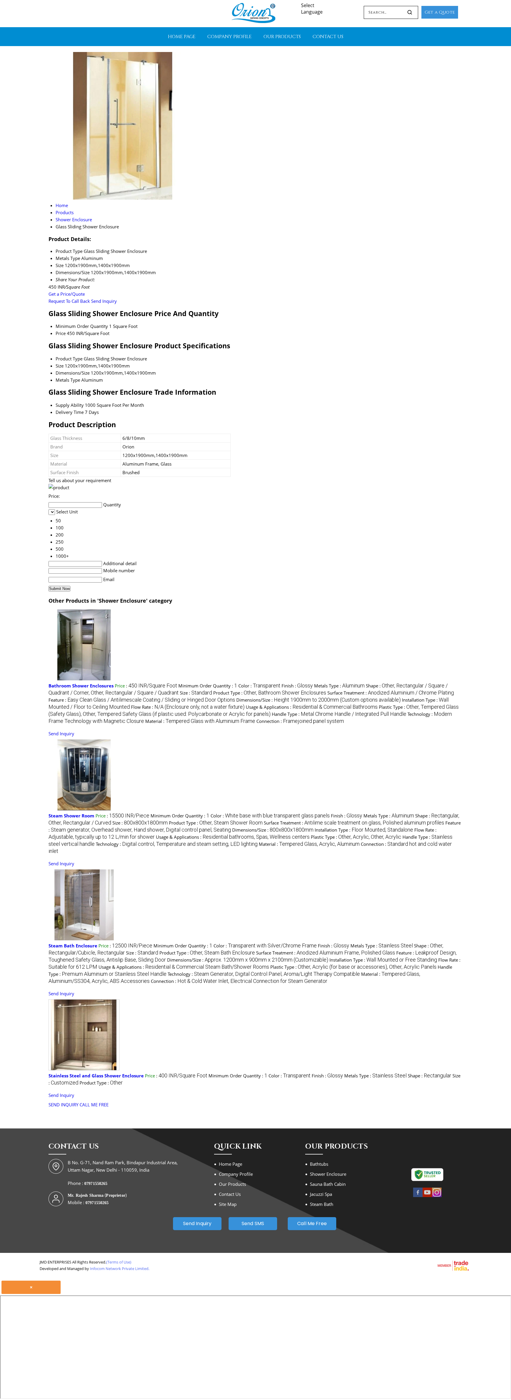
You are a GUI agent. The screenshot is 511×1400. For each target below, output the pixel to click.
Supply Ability (70, 405)
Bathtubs (319, 1164)
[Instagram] (437, 1196)
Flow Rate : (188, 707)
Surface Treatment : (390, 693)
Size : (196, 693)
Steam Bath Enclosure (72, 946)
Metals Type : (339, 686)
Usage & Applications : (312, 707)
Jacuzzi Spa (321, 1194)
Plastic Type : (356, 837)
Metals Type (68, 380)
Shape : (429, 1076)
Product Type (69, 359)
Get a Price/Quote (66, 294)
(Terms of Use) (118, 1262)
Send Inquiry (104, 301)
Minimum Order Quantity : (207, 686)
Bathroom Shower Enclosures (81, 686)
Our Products (282, 36)
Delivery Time (70, 412)
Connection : (300, 721)
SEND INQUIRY (63, 1105)
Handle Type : (339, 714)
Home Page (181, 36)
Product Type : (269, 693)
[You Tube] (427, 1196)
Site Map (228, 1204)
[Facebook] (418, 1196)
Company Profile (229, 36)
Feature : (141, 700)
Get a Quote (440, 12)
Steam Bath (321, 1204)
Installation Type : (364, 830)
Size (60, 366)
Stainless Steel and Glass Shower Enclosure (96, 1076)
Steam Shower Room (71, 816)
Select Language (312, 8)
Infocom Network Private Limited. (119, 1268)
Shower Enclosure (328, 1174)
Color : (259, 686)
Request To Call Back (69, 301)
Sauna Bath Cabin (328, 1184)
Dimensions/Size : (318, 700)
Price (61, 333)
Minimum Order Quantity (82, 326)
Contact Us (328, 36)
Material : (200, 721)
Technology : (177, 844)
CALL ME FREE (94, 1105)
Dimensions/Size (73, 373)
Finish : (297, 686)
